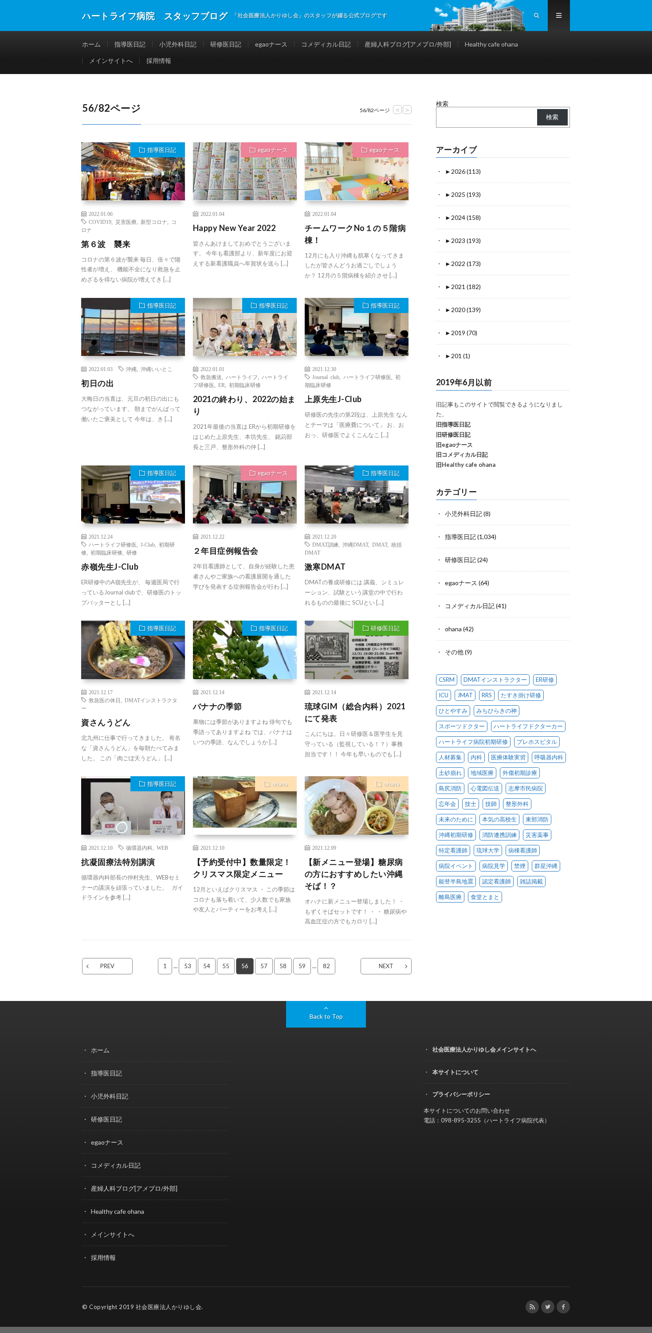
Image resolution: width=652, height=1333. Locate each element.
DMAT (379, 544)
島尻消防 (450, 788)
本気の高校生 (499, 819)
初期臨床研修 (245, 384)
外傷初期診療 (520, 772)
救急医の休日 (105, 700)
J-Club (148, 544)
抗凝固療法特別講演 (118, 862)
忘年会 (447, 803)
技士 (470, 803)
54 (206, 965)
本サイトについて (455, 1071)
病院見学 (493, 865)
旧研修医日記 (453, 434)
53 (187, 965)
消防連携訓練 (499, 834)
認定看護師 (496, 881)
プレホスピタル (537, 741)
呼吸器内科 (548, 757)
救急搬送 (211, 376)
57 (263, 965)
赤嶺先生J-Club (109, 566)
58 (283, 965)
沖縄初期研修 (456, 834)
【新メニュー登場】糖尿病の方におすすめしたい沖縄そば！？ (354, 874)
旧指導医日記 (453, 424)
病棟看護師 (522, 850)
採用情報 (158, 60)
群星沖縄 (546, 865)
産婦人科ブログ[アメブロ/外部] (408, 44)
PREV (107, 965)
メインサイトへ (111, 60)
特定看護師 (453, 850)
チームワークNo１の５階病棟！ (355, 234)
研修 (131, 552)
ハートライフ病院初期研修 (473, 741)
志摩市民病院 (525, 788)
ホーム (91, 44)
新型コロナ (154, 221)
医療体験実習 (508, 757)
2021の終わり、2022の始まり (244, 405)
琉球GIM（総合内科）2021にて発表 (355, 712)
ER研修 (545, 679)
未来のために (456, 819)
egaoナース (271, 44)
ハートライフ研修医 (367, 376)
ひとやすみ (453, 710)
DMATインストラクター (495, 679)
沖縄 (131, 368)
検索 (442, 103)
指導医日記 (129, 44)
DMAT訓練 (325, 544)
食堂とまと (485, 896)
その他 (454, 652)
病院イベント (456, 865)
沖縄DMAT (355, 544)
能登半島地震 (456, 881)
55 (225, 965)
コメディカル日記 (326, 44)
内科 (476, 757)
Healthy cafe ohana (491, 44)
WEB (162, 847)
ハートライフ (242, 376)
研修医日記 (225, 44)
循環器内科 (139, 847)
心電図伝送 (485, 788)
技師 (491, 803)
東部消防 (537, 819)
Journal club (325, 376)
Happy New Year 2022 (234, 228)
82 (326, 965)
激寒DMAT (325, 566)
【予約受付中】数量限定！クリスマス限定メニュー (242, 868)
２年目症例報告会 (226, 550)
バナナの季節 (217, 706)
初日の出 (97, 383)
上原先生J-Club (333, 399)
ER (221, 384)
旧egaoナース (454, 444)
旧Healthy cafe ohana (465, 464)
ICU (443, 695)
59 (302, 965)
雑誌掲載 (531, 881)
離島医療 (450, 896)
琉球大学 (487, 850)
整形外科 (517, 803)
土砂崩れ (450, 772)
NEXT (386, 965)
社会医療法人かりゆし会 (169, 1306)
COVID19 (100, 221)
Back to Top (326, 1016)
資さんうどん (105, 722)
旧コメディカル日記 (462, 454)
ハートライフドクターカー (528, 726)
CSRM (447, 679)
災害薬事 (537, 834)
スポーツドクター (462, 726)
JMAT (465, 695)
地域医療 (482, 772)
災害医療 (126, 221)
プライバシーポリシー (461, 1094)
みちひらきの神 (496, 710)
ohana (280, 783)
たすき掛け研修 (521, 695)
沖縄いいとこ (157, 368)
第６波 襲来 (105, 244)
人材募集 (450, 757)
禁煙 (520, 865)
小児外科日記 (177, 44)
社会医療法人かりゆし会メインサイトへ (484, 1049)
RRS (487, 695)
